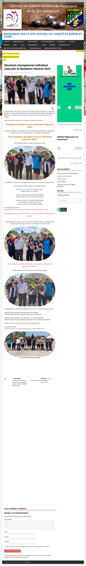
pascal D (17, 72)
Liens (22, 45)
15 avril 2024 (10, 72)
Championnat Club (64, 45)
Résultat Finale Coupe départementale (67, 173)
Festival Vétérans (61, 182)
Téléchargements (33, 45)
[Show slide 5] (67, 124)
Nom (5, 532)
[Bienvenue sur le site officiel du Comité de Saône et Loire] (43, 29)
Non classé (25, 72)
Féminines (6, 45)
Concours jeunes (61, 179)
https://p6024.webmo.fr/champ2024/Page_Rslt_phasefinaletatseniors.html (26, 209)
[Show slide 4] (65, 124)
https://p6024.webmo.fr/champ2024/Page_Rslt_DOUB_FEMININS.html (24, 328)
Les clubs (71, 41)
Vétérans (52, 45)
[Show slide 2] (61, 124)
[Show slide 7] (72, 124)
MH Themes (27, 562)
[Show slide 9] (76, 124)
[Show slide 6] (69, 124)
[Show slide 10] (78, 124)
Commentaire (8, 519)
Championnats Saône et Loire (52, 48)
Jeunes (15, 45)
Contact (44, 45)
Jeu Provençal (61, 41)
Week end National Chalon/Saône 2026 (15, 48)
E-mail (6, 537)
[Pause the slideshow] (76, 107)
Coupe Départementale (47, 41)
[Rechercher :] (69, 200)
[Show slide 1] (58, 124)
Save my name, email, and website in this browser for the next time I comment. (27, 546)
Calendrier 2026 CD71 (35, 48)
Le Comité (6, 41)
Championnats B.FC (18, 41)
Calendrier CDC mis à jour (64, 176)
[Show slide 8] (74, 124)
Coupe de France (32, 41)
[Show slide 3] (63, 124)
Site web (6, 541)
